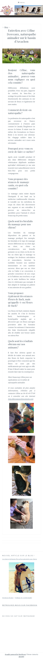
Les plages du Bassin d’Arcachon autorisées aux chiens (19, 559)
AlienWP (21, 657)
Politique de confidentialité (23, 598)
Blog (6, 27)
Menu (22, 2)
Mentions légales (7, 598)
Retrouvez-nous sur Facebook (19, 605)
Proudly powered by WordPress (15, 654)
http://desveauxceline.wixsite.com (20, 399)
